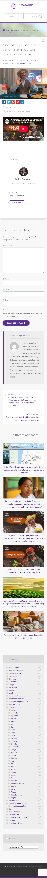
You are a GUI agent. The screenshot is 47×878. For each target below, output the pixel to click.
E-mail (8, 289)
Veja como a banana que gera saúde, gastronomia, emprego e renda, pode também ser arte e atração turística (23, 538)
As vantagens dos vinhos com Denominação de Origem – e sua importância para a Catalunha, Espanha (22, 400)
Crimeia (13, 733)
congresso (13, 676)
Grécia (13, 755)
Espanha (14, 744)
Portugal (14, 781)
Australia (14, 718)
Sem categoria (25, 63)
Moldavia (14, 775)
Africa (13, 710)
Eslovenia (14, 741)
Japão (13, 769)
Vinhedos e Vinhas (15, 823)
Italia (12, 766)
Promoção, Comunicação (18, 803)
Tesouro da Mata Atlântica (18, 817)
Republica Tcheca (17, 783)
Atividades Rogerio (16, 670)
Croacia (13, 735)
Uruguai (13, 797)
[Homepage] (23, 6)
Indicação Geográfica (19, 806)
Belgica (13, 721)
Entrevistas (13, 682)
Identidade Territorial (17, 699)
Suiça (13, 789)
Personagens (14, 800)
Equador (14, 738)
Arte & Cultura (14, 667)
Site (6, 300)
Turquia (13, 792)
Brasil (13, 724)
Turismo (12, 820)
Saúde (11, 809)
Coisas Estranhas (15, 673)
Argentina (14, 715)
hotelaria (12, 693)
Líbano (13, 772)
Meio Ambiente (14, 704)
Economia (12, 679)
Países (11, 707)
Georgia (14, 752)
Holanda (14, 758)
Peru (12, 778)
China (13, 730)
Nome (7, 279)
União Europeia (16, 795)
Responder (18, 202)
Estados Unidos (16, 747)
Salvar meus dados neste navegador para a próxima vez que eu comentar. (22, 314)
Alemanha (14, 713)
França (11, 684)
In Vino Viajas (8, 867)
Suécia (13, 786)
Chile (12, 727)
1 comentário (10, 63)
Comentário (10, 245)
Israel (13, 764)
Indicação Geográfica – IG (18, 701)
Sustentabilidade (15, 815)
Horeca (11, 690)
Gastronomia (13, 687)
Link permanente (30, 183)
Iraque (13, 761)
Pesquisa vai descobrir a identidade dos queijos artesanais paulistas (22, 417)
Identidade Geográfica (17, 696)
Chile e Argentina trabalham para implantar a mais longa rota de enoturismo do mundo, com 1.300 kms (24, 470)
